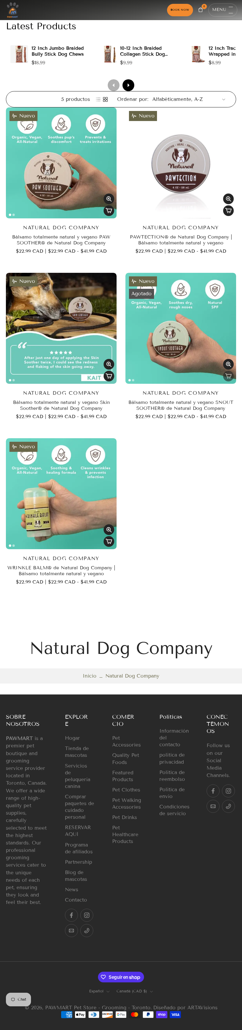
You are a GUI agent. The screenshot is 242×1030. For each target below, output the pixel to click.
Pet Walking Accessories (126, 803)
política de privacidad (172, 758)
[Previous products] (114, 85)
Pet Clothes (126, 790)
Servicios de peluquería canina (77, 776)
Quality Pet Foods (125, 758)
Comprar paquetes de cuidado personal (79, 807)
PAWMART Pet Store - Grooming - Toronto (98, 1008)
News (71, 889)
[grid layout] (105, 99)
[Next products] (128, 85)
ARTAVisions (202, 1008)
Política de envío (172, 793)
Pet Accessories (126, 741)
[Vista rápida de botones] (109, 199)
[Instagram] (86, 915)
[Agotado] (228, 376)
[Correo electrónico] (71, 930)
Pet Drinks (124, 817)
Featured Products (122, 776)
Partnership (78, 862)
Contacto (76, 900)
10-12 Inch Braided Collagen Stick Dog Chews (142, 54)
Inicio (90, 676)
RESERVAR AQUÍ (78, 830)
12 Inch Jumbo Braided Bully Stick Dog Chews (58, 51)
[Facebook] (71, 915)
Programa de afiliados (79, 848)
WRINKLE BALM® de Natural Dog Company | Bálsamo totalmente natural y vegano (61, 570)
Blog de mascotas (76, 875)
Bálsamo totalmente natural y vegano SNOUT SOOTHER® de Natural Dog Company (180, 405)
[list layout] (98, 99)
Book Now (180, 10)
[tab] (10, 215)
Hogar (72, 738)
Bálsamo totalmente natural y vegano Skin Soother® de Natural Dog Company (61, 405)
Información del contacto (174, 738)
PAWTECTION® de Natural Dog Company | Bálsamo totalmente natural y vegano (181, 240)
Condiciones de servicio (174, 810)
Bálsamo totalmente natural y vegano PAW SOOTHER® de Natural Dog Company (61, 240)
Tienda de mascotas (77, 751)
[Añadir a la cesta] (109, 210)
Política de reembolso (172, 775)
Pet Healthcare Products (125, 834)
